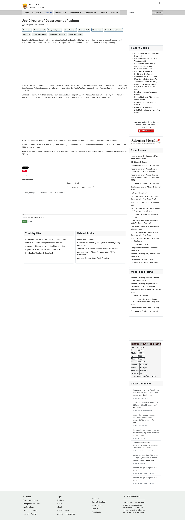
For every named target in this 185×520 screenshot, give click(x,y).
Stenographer (97, 30)
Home (26, 13)
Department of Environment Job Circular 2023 (42, 250)
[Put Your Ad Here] (146, 141)
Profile (59, 504)
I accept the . (34, 217)
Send (24, 221)
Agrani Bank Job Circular (86, 239)
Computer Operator (54, 30)
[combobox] (139, 12)
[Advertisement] (74, 65)
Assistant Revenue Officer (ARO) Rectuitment (94, 258)
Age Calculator (28, 507)
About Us (95, 498)
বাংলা (160, 3)
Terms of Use (38, 217)
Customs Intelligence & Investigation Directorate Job (45, 246)
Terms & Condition (99, 502)
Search (158, 13)
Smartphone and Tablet (31, 504)
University (89, 13)
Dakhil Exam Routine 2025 (144, 74)
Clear (30, 221)
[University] (94, 12)
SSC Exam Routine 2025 (143, 69)
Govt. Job (26, 34)
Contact (95, 509)
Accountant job (84, 30)
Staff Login (96, 512)
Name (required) (73, 183)
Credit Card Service (30, 510)
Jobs (47, 13)
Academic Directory (30, 514)
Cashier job (27, 30)
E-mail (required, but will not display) (80, 187)
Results (35, 13)
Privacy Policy (97, 505)
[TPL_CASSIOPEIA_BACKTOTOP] (181, 516)
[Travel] (106, 12)
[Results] (40, 12)
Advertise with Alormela (66, 514)
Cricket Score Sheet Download (145, 84)
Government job (39, 30)
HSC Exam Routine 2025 (143, 71)
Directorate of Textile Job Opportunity (39, 253)
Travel (102, 13)
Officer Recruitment (39, 34)
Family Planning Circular (113, 30)
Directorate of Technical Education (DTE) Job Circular (45, 239)
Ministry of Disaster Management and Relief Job (43, 243)
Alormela (34, 4)
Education (59, 13)
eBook (59, 507)
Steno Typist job (70, 30)
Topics (59, 497)
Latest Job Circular (75, 34)
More (113, 13)
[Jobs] (50, 12)
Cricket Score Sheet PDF (143, 107)
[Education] (65, 12)
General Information (30, 500)
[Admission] (80, 12)
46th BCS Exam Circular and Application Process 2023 (97, 249)
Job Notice (27, 497)
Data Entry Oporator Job (58, 34)
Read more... (147, 395)
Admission (74, 13)
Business (60, 500)
